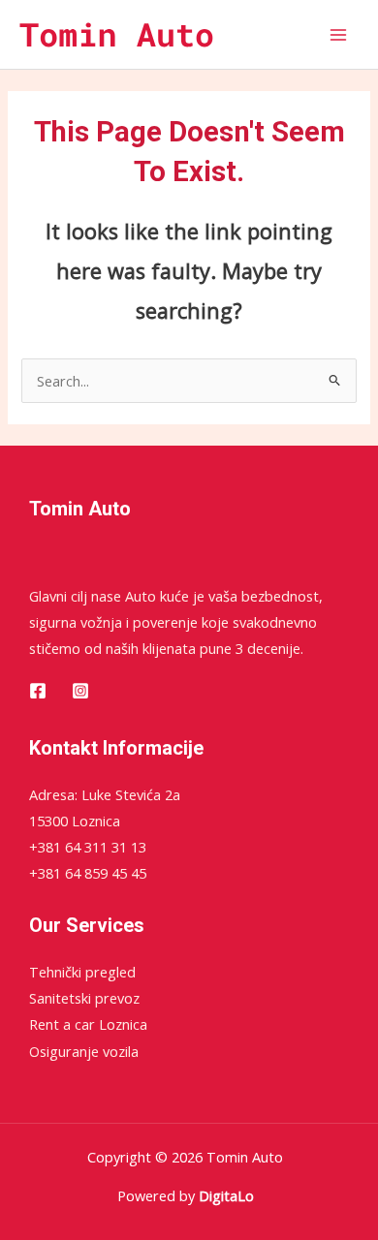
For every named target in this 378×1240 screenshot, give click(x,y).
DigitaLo (226, 1195)
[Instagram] (80, 690)
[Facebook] (38, 690)
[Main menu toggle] (338, 35)
